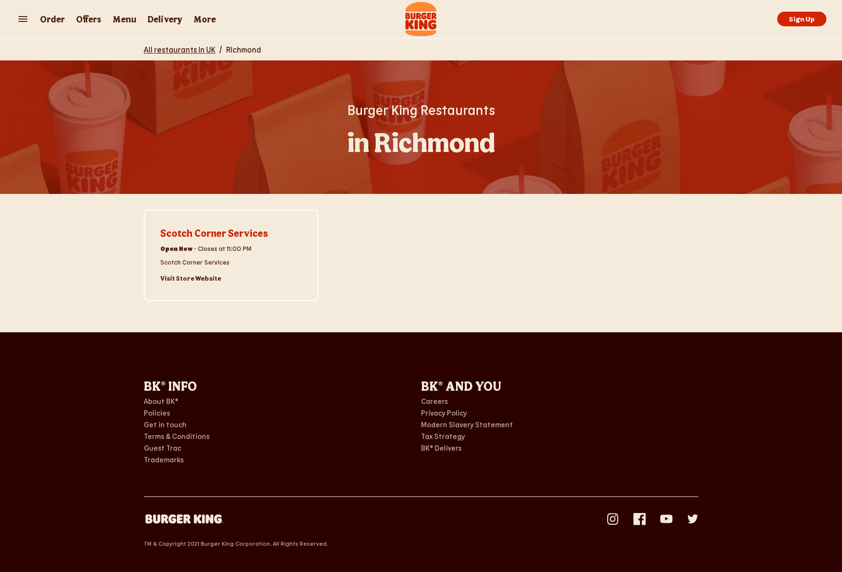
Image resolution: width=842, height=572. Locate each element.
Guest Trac (162, 447)
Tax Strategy (443, 436)
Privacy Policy (444, 412)
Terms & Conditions (177, 436)
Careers (434, 401)
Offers (88, 19)
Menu (124, 19)
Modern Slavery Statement (467, 424)
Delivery (165, 19)
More (204, 19)
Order (52, 19)
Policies (157, 412)
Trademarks (164, 459)
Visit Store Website (190, 278)
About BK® (161, 401)
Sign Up (802, 19)
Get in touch (165, 424)
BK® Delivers (441, 447)
